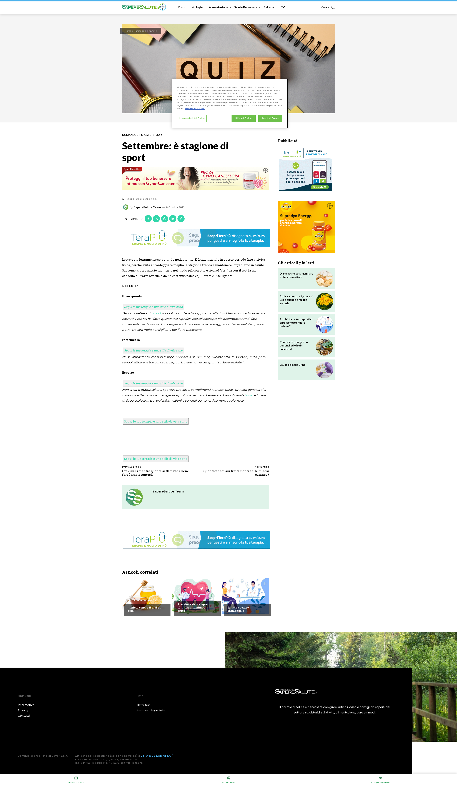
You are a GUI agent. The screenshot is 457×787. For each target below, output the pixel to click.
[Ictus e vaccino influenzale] (245, 596)
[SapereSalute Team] (126, 207)
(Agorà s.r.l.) (165, 756)
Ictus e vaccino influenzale (238, 609)
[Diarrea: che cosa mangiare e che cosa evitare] (324, 278)
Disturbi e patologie (139, 600)
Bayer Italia (143, 705)
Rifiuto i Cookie (243, 118)
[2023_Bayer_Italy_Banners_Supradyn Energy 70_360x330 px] (306, 227)
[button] (328, 7)
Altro (181, 597)
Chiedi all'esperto (239, 600)
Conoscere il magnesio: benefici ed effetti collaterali (294, 345)
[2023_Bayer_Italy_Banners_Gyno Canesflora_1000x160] (195, 178)
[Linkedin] (172, 218)
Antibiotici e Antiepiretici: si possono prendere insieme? (296, 323)
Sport (249, 395)
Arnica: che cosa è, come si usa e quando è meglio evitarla (296, 300)
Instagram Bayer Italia (151, 710)
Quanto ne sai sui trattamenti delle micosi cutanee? (236, 473)
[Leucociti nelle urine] (324, 369)
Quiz (159, 135)
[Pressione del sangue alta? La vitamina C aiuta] (195, 596)
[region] (230, 103)
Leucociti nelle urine (292, 364)
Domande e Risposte (145, 30)
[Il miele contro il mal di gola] (145, 596)
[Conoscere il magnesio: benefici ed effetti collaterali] (324, 347)
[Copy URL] (181, 218)
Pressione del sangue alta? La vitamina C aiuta (192, 607)
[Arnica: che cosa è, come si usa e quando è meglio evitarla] (324, 301)
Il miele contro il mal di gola (144, 609)
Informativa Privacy (26, 707)
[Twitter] (156, 218)
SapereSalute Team (147, 207)
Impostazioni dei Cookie (192, 118)
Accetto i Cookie (270, 118)
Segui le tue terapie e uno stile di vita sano (153, 307)
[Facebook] (148, 218)
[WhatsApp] (164, 218)
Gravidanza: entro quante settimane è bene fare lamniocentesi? (155, 473)
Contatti (24, 716)
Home (128, 30)
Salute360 (148, 756)
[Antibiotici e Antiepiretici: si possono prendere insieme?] (324, 324)
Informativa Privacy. (195, 108)
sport (157, 313)
